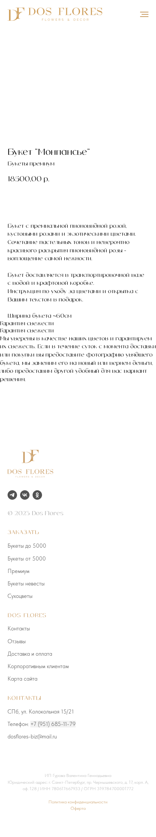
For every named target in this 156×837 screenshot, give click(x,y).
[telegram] (12, 495)
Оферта (78, 808)
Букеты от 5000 (27, 558)
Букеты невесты (26, 583)
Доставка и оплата (30, 653)
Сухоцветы (20, 596)
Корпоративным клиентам (38, 666)
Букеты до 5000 (27, 545)
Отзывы (17, 641)
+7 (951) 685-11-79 (53, 724)
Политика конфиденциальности (78, 802)
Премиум (19, 571)
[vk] (25, 495)
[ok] (37, 495)
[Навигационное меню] (144, 14)
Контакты (19, 628)
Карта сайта (22, 678)
